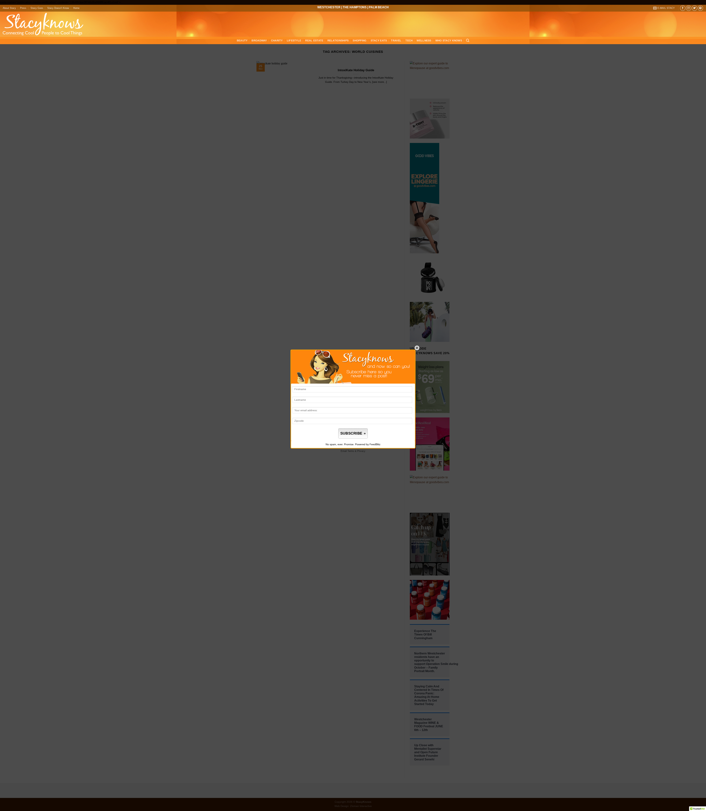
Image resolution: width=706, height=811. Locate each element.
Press (23, 8)
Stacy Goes (37, 8)
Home (76, 8)
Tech (409, 40)
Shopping (359, 40)
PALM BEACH (379, 7)
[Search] (467, 40)
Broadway (259, 40)
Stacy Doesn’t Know (58, 8)
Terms (350, 451)
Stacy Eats (379, 40)
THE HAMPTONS (355, 7)
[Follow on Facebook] (682, 8)
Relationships (338, 40)
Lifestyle (294, 40)
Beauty (242, 40)
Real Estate (314, 40)
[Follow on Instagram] (688, 8)
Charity (277, 40)
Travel (396, 40)
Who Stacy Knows (448, 40)
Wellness (424, 40)
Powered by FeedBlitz (367, 444)
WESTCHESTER (328, 7)
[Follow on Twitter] (694, 8)
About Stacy (9, 8)
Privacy (361, 451)
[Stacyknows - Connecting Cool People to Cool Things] (45, 24)
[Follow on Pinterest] (700, 8)
